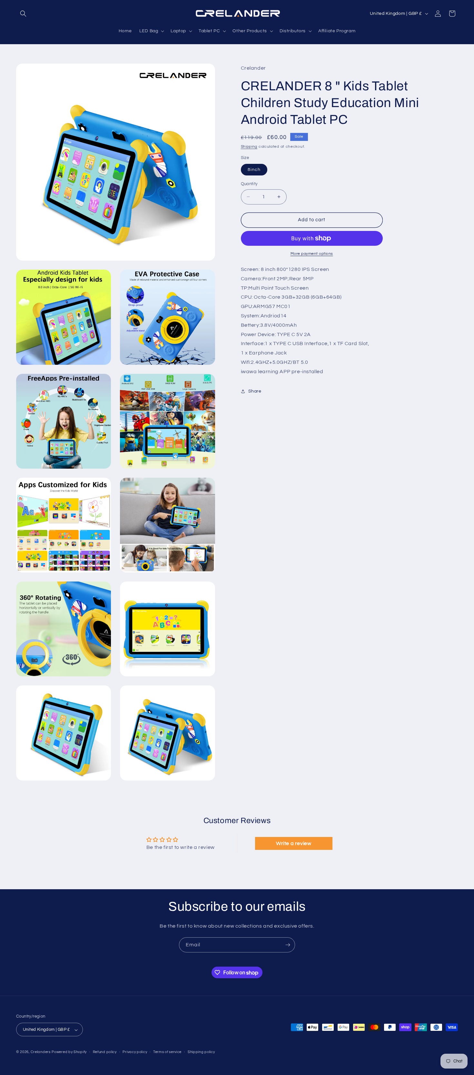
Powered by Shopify (69, 1052)
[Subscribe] (288, 944)
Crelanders (41, 1052)
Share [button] (255, 391)
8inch (254, 169)
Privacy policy (135, 1052)
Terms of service (167, 1052)
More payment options (312, 254)
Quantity (249, 184)
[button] (23, 13)
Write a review (293, 843)
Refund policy (105, 1052)
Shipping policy (201, 1052)
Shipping (249, 146)
